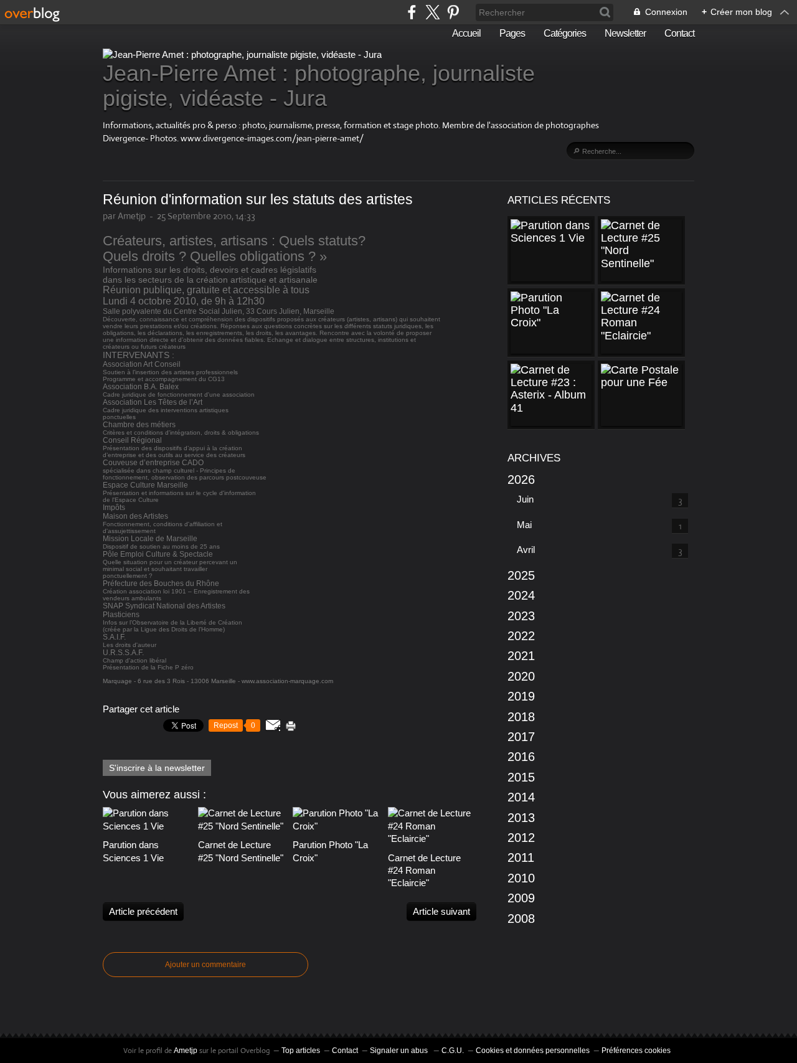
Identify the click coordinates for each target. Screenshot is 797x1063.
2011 (520, 857)
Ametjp (185, 1050)
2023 (521, 616)
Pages (512, 33)
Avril (526, 549)
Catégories (565, 33)
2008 (521, 918)
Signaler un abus (400, 1050)
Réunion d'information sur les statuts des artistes (258, 199)
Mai (524, 524)
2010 (521, 878)
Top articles (300, 1050)
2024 (521, 595)
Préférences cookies (636, 1050)
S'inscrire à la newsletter (157, 768)
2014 (521, 797)
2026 (521, 479)
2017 (521, 737)
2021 (521, 656)
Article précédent (143, 911)
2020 (521, 676)
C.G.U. (452, 1050)
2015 (521, 777)
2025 (521, 575)
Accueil (466, 33)
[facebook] (412, 12)
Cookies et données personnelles (533, 1050)
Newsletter (625, 33)
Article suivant (441, 911)
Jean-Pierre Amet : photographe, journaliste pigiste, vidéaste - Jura (319, 85)
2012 (521, 837)
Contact (679, 33)
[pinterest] (453, 12)
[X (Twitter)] (432, 12)
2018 (521, 717)
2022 (521, 636)
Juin (525, 499)
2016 (521, 756)
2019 (521, 696)
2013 (521, 817)
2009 (521, 898)
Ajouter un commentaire (205, 964)
